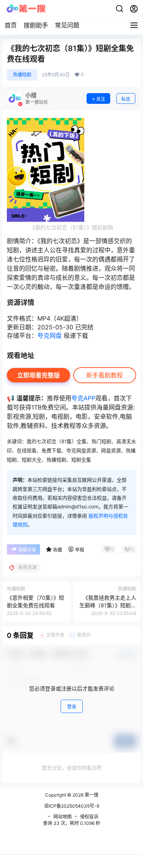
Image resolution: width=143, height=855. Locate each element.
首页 (11, 25)
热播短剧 (22, 74)
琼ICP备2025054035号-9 (71, 806)
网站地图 (62, 817)
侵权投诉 (89, 817)
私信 (125, 99)
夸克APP (83, 398)
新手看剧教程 (104, 375)
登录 (71, 707)
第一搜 (91, 795)
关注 (100, 99)
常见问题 (67, 25)
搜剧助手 (36, 25)
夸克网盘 (49, 335)
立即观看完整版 (38, 375)
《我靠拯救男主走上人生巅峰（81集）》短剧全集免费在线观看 (107, 605)
